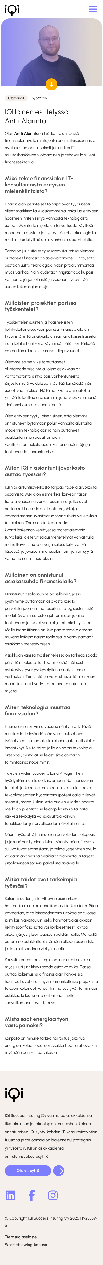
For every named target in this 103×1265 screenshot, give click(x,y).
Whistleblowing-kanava (26, 1244)
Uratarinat (16, 98)
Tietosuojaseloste (21, 1237)
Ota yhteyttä (28, 1170)
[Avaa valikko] (92, 9)
